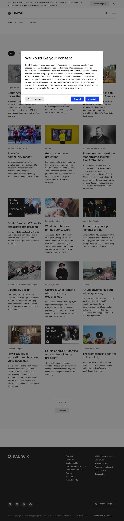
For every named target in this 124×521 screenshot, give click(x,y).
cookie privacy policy (38, 88)
